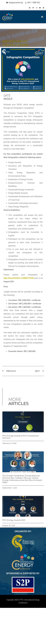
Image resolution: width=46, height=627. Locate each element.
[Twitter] (33, 7)
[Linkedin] (43, 7)
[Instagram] (36, 7)
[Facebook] (29, 7)
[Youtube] (40, 7)
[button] (42, 16)
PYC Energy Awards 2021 (13, 520)
